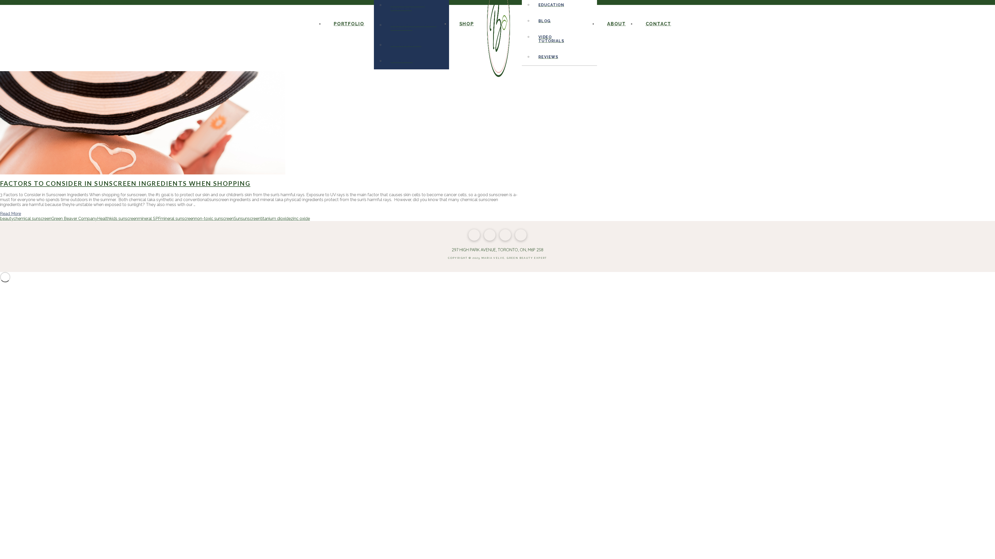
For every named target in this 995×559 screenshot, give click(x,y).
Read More (10, 213)
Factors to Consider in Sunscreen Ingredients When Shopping (125, 183)
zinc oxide (300, 218)
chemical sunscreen (32, 218)
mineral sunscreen (177, 218)
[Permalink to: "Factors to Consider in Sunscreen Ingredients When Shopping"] (142, 173)
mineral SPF (149, 218)
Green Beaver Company (74, 218)
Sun (237, 218)
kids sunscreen (124, 218)
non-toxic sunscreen (214, 218)
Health (103, 218)
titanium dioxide (275, 218)
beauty (6, 218)
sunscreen (250, 218)
